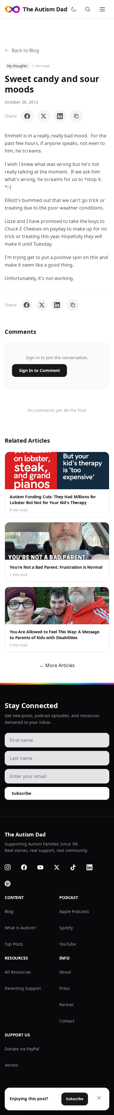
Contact (66, 1021)
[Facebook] (27, 867)
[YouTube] (43, 867)
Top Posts (14, 944)
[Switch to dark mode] (74, 9)
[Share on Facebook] (27, 116)
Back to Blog (25, 50)
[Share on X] (43, 116)
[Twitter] (60, 867)
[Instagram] (11, 867)
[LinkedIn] (93, 867)
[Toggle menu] (102, 9)
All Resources (18, 972)
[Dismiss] (99, 1097)
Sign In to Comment (39, 370)
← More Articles (57, 665)
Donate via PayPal (22, 1049)
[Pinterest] (11, 883)
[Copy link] (76, 116)
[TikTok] (76, 867)
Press (64, 988)
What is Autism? (20, 927)
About (65, 972)
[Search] (88, 9)
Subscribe (21, 793)
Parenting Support (23, 988)
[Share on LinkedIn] (59, 116)
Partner (66, 1004)
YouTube (67, 944)
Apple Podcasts (74, 911)
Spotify (66, 927)
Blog (9, 911)
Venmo (11, 1065)
